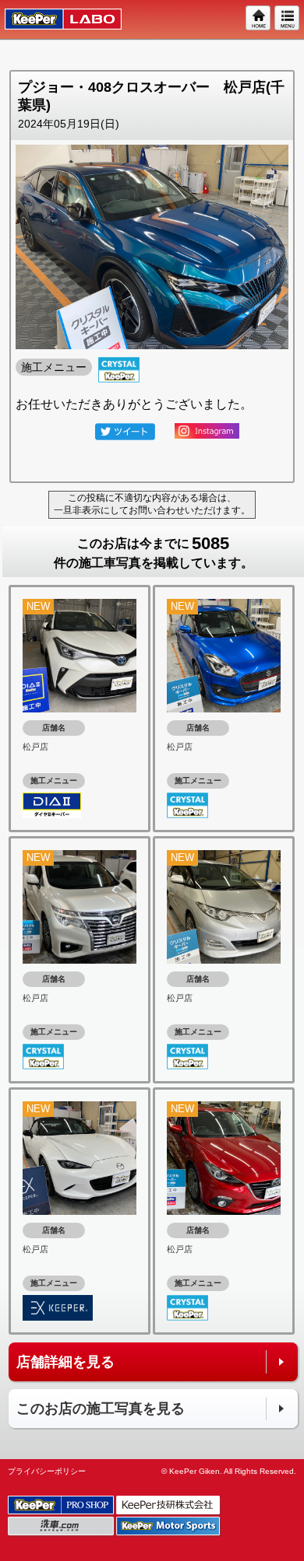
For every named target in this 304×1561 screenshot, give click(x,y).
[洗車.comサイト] (62, 1526)
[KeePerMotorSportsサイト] (169, 1526)
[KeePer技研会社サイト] (169, 1505)
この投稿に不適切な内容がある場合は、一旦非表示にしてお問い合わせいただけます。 (152, 504)
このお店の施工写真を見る (100, 1408)
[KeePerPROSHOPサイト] (62, 1505)
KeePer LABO (56, 19)
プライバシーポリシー (47, 1471)
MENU (287, 18)
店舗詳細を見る (65, 1362)
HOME (258, 18)
